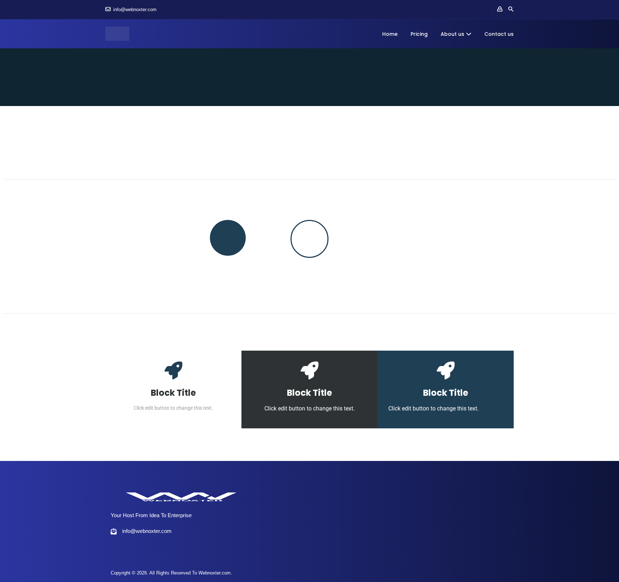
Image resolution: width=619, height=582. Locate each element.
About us (452, 34)
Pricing (419, 34)
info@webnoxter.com (135, 9)
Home (390, 34)
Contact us (499, 34)
